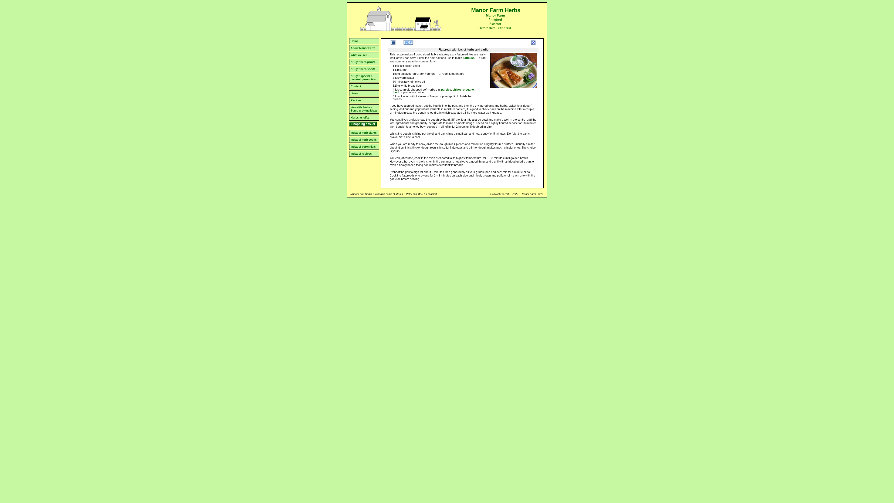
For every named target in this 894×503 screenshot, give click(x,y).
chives (457, 89)
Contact (356, 86)
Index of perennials (363, 146)
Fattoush (468, 58)
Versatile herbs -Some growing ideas (364, 109)
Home (355, 41)
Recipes (356, 100)
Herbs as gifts (360, 117)
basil (396, 92)
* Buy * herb (363, 62)
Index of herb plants (364, 132)
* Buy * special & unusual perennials (363, 78)
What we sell (359, 55)
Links (354, 93)
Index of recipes (361, 153)
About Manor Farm (363, 48)
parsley (446, 89)
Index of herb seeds (364, 139)
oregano (468, 89)
